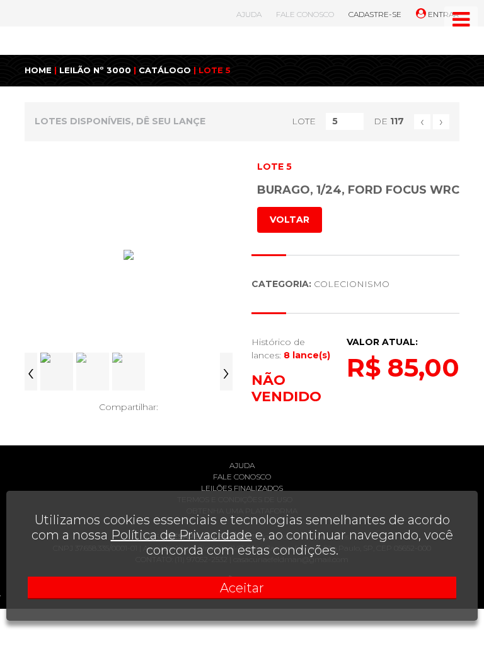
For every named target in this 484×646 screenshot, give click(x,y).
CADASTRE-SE (375, 14)
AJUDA (249, 14)
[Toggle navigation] (461, 19)
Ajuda (242, 465)
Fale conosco (242, 476)
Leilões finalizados (242, 488)
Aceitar (242, 588)
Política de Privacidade (181, 535)
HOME (38, 70)
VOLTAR (289, 219)
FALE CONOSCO (305, 14)
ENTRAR (442, 14)
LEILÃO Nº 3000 (95, 70)
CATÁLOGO (165, 70)
